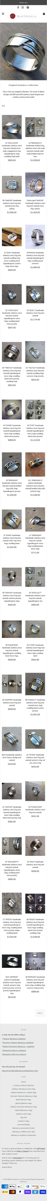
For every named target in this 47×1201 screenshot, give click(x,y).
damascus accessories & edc (23, 1128)
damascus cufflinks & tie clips (23, 1132)
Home (23, 1082)
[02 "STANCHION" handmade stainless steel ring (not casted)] (35, 791)
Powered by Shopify (28, 1179)
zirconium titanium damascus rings (23, 1096)
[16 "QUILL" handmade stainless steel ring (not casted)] (35, 294)
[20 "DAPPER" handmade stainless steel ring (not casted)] (12, 684)
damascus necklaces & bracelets (23, 1135)
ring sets (23, 1117)
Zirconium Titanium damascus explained (18, 1042)
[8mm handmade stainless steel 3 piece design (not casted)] (12, 739)
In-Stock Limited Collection (23, 1085)
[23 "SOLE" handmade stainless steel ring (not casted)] (35, 846)
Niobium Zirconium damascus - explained (18, 1046)
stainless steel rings (23, 1114)
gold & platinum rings (23, 1103)
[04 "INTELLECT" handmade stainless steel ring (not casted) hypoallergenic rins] (35, 577)
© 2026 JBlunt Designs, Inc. (12, 1179)
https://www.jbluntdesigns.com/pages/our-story (20, 1071)
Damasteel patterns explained (14, 1050)
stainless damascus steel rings (23, 1089)
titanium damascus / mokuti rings (23, 1092)
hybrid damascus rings (23, 1110)
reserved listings (23, 1124)
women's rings (23, 1121)
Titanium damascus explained (14, 1039)
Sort (3, 106)
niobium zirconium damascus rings (23, 1107)
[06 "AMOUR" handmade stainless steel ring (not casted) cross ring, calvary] (12, 184)
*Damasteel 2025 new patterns (14, 1054)
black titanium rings (23, 1099)
